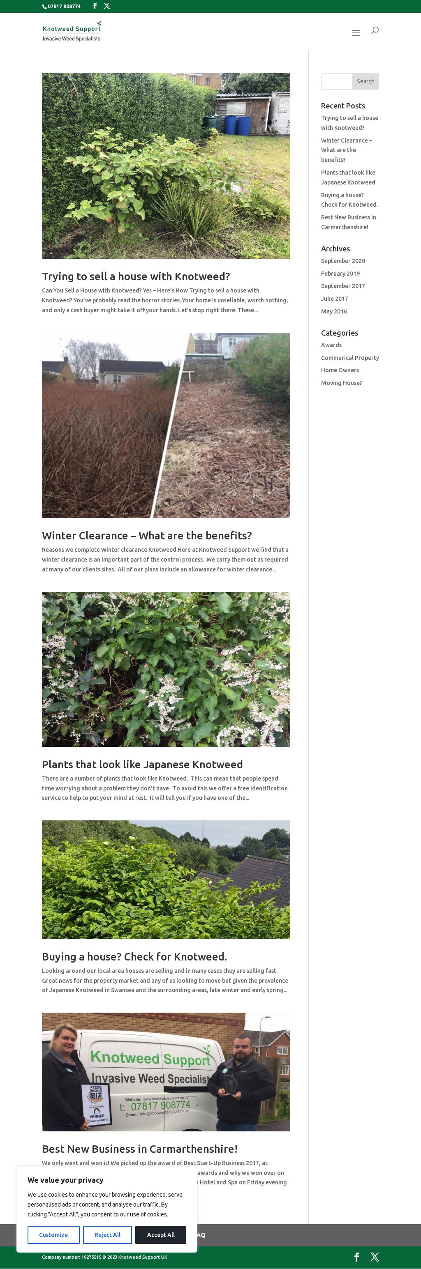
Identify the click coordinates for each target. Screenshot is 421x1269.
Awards (331, 345)
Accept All (161, 1235)
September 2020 (343, 261)
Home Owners (340, 370)
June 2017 (334, 298)
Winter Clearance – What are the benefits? (147, 535)
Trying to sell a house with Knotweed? (136, 276)
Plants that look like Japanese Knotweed (142, 764)
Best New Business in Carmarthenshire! (140, 1149)
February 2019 (340, 273)
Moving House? (341, 383)
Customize (53, 1235)
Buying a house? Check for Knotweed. (134, 957)
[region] (106, 1209)
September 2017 (343, 286)
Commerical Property (350, 358)
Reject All (107, 1235)
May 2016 (334, 311)
